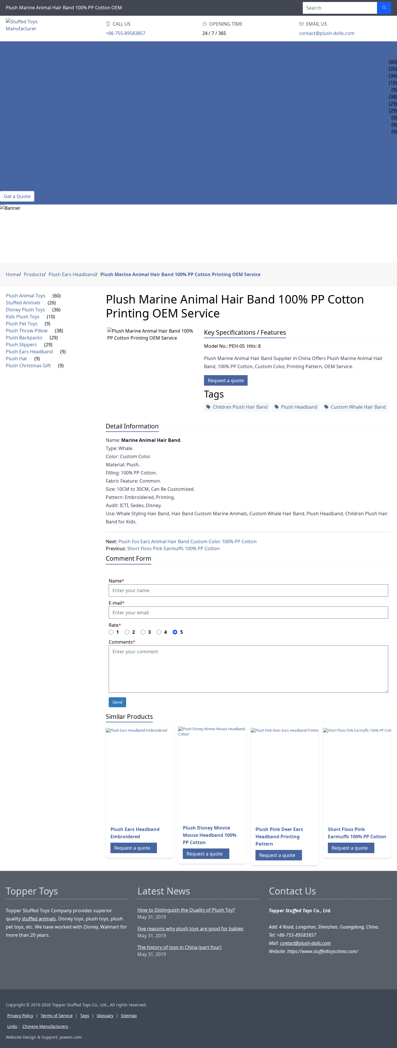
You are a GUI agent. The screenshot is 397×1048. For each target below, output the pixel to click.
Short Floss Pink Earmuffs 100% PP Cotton (173, 548)
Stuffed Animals (20, 69)
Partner (10, 180)
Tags (84, 1015)
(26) (52, 302)
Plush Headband (299, 407)
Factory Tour (17, 173)
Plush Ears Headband (26, 117)
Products (12, 55)
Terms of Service (57, 1015)
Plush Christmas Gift (26, 131)
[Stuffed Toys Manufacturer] (36, 28)
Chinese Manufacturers (45, 1026)
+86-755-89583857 (125, 33)
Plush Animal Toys (23, 62)
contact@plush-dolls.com (327, 33)
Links (12, 1026)
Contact (10, 187)
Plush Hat (12, 124)
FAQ (4, 145)
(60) (57, 295)
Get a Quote (17, 196)
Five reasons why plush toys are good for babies (190, 928)
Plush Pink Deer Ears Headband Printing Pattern (279, 836)
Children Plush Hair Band (240, 407)
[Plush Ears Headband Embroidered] (152, 774)
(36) (56, 309)
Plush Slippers (18, 110)
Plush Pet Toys (18, 90)
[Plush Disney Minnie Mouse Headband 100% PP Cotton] (224, 773)
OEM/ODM (12, 138)
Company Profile (21, 166)
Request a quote (226, 380)
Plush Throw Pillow (25, 96)
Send (117, 702)
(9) (47, 323)
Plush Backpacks (21, 103)
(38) (59, 330)
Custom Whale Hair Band (358, 407)
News (6, 152)
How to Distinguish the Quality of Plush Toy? (186, 910)
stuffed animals (39, 918)
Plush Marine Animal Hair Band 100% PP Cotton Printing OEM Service (180, 274)
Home (7, 48)
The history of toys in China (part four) (179, 947)
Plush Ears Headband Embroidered (135, 833)
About (8, 159)
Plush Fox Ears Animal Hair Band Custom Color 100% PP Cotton (187, 541)
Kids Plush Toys (19, 83)
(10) (51, 316)
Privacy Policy (20, 1015)
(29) (54, 337)
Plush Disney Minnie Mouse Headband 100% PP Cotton (209, 835)
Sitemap (129, 1015)
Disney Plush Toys (22, 76)
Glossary (105, 1015)
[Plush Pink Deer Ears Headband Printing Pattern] (297, 774)
